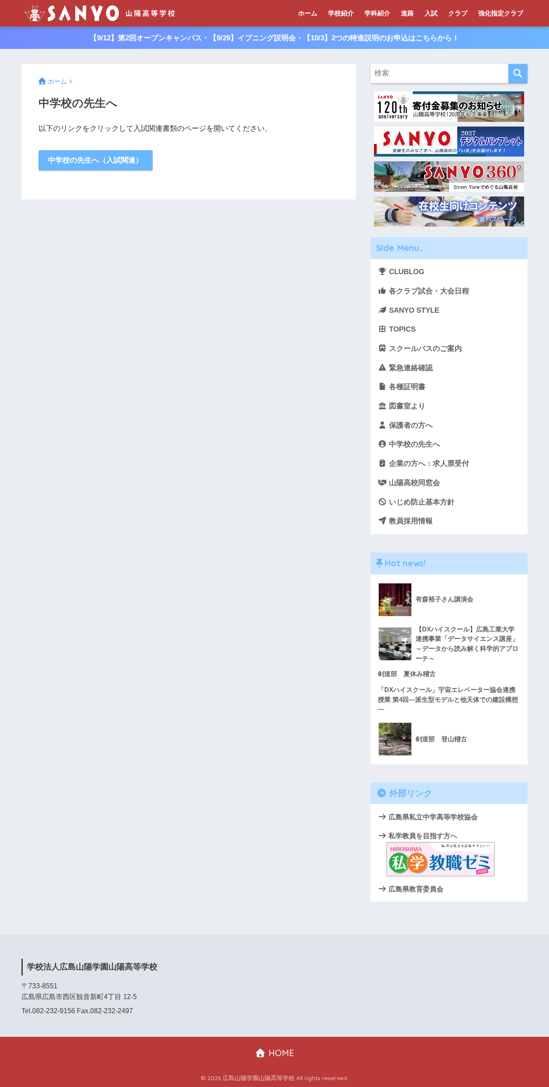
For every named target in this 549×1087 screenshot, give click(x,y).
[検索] (518, 73)
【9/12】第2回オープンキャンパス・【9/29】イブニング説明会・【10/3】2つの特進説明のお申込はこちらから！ (274, 38)
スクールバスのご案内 (424, 348)
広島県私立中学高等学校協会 (432, 817)
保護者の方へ (410, 425)
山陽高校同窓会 (413, 483)
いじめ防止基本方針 (421, 502)
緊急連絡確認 (410, 368)
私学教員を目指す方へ (422, 835)
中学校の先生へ (413, 444)
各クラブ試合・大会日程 (428, 291)
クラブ (458, 13)
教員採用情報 (410, 521)
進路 (407, 13)
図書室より (406, 406)
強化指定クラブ (500, 13)
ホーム (307, 13)
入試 (431, 13)
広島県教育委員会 (415, 889)
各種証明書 (406, 387)
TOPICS (401, 329)
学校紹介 (341, 13)
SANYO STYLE (413, 310)
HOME (280, 1053)
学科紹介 (377, 13)
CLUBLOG (405, 272)
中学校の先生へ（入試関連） (95, 160)
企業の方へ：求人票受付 (428, 463)
